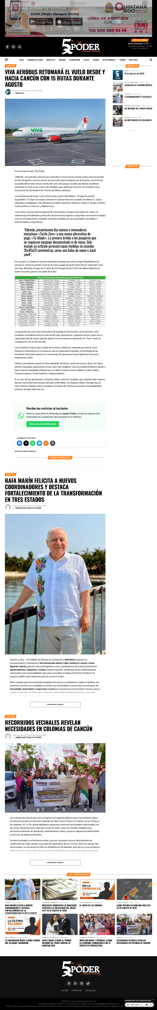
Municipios (50, 60)
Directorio (133, 60)
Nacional (62, 60)
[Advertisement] (132, 147)
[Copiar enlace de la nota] (52, 443)
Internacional (74, 60)
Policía (86, 60)
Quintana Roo (90, 990)
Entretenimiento (109, 60)
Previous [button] (8, 18)
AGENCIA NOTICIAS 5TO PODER (28, 508)
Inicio (22, 60)
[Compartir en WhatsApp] (32, 443)
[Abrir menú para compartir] (46, 443)
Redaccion (19, 93)
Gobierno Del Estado (35, 60)
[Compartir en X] (26, 443)
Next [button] (149, 18)
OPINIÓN (122, 60)
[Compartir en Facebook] (19, 443)
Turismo (96, 60)
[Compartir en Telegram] (39, 443)
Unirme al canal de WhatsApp (42, 424)
